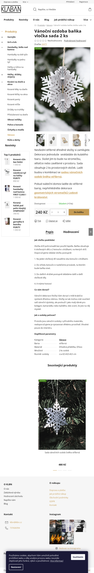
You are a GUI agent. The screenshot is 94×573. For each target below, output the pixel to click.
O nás (6, 488)
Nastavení (16, 567)
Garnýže (11, 37)
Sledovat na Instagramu (70, 548)
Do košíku (79, 212)
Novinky (10, 145)
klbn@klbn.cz (16, 522)
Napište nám (10, 500)
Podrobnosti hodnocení (75, 40)
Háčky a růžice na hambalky (15, 68)
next (88, 424)
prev (36, 424)
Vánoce (11, 135)
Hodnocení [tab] (71, 232)
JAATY (44, 44)
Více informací (56, 560)
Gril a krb (12, 42)
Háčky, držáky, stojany (14, 75)
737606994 (15, 528)
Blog (6, 503)
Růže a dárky (13, 140)
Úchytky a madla (15, 129)
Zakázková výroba (12, 492)
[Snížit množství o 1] (52, 212)
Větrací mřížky (14, 119)
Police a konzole (15, 124)
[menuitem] (8, 19)
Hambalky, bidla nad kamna (17, 48)
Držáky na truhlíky (15, 109)
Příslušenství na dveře (17, 114)
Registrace (83, 2)
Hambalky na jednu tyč (16, 60)
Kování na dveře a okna (16, 83)
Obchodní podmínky (58, 497)
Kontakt (53, 505)
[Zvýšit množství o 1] (64, 212)
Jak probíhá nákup (57, 494)
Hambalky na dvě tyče (17, 54)
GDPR (52, 501)
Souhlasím (78, 557)
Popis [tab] (49, 232)
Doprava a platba (11, 2)
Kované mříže (13, 104)
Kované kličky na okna (17, 94)
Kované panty (13, 99)
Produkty (11, 31)
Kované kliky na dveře (17, 89)
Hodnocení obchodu (13, 496)
